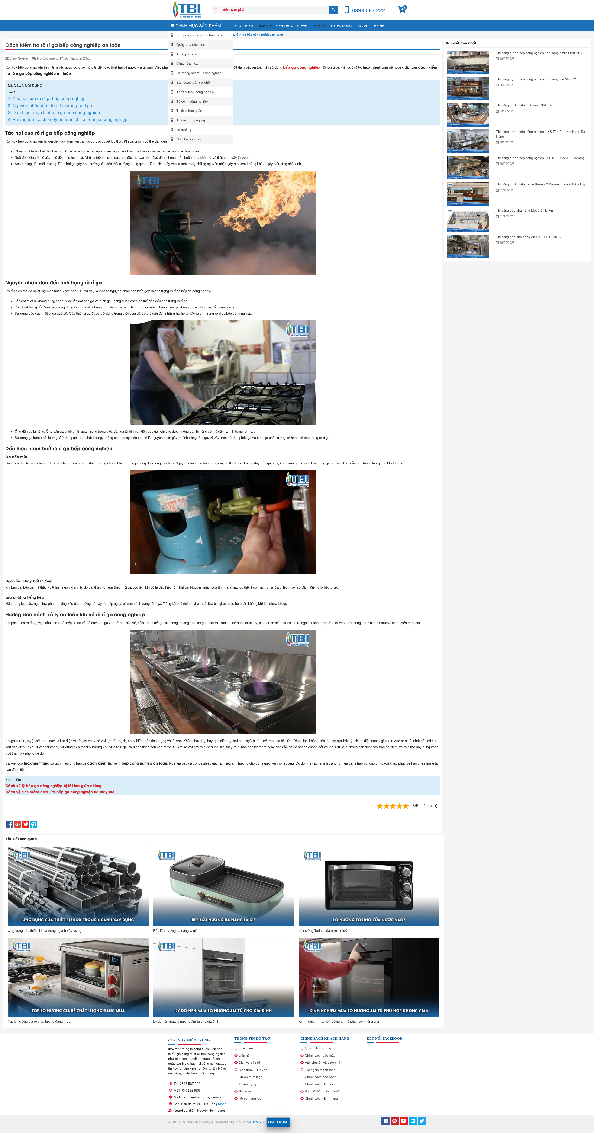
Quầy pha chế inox (190, 45)
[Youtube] (404, 1121)
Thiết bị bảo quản (188, 111)
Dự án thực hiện (250, 1077)
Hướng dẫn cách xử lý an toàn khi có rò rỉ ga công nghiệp (70, 119)
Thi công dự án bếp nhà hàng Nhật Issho (526, 105)
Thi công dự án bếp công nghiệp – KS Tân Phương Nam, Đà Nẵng (540, 134)
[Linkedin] (413, 1121)
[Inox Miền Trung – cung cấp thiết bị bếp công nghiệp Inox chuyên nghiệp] (187, 9)
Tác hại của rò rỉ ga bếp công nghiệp (49, 98)
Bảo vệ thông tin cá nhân (323, 1091)
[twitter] (422, 1121)
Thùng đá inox (186, 54)
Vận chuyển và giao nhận (323, 1062)
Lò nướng (183, 130)
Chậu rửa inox (186, 63)
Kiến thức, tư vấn (291, 26)
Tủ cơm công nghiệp (191, 101)
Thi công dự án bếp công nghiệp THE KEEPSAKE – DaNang (540, 158)
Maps (222, 1104)
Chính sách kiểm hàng (321, 1098)
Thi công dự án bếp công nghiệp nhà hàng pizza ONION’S (539, 53)
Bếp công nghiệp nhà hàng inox (199, 35)
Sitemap (245, 1091)
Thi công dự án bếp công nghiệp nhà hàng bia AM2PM (536, 79)
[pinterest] (395, 1121)
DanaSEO (258, 1122)
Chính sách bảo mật (320, 1055)
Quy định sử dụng (318, 1048)
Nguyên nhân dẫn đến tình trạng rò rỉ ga (52, 105)
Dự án (361, 26)
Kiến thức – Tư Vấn (253, 1070)
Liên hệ (377, 26)
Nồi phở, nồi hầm (188, 139)
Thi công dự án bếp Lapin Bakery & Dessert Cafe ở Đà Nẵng (540, 184)
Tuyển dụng (341, 26)
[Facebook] (385, 1121)
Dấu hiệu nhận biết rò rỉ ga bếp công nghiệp (56, 112)
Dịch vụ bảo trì (249, 1062)
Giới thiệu (244, 26)
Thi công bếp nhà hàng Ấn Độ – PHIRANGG (528, 237)
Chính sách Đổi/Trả (319, 1084)
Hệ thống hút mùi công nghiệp (198, 73)
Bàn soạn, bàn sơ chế (192, 82)
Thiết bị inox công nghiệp (194, 92)
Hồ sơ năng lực (250, 1098)
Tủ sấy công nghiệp (190, 120)
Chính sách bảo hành (320, 1077)
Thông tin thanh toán (320, 1070)
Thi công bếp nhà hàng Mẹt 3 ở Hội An (524, 210)
